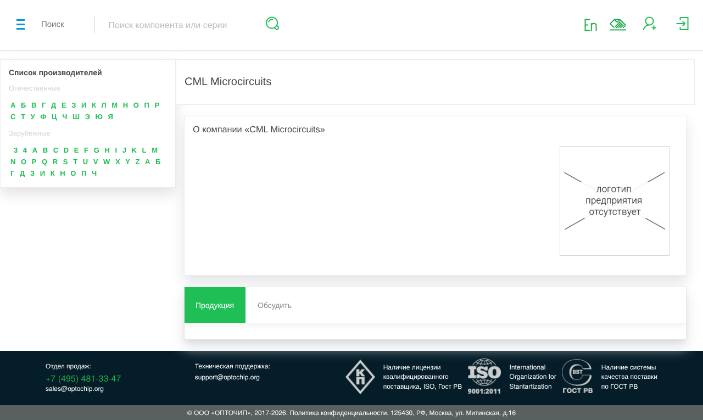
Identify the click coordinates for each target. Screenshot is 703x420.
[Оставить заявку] (618, 24)
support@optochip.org (227, 377)
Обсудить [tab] (275, 305)
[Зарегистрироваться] (649, 28)
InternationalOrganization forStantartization (533, 376)
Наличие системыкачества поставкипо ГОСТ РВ (629, 376)
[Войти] (682, 28)
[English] (594, 24)
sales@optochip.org (75, 388)
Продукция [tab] (215, 305)
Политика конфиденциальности (338, 412)
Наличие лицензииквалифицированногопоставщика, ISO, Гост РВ (422, 376)
